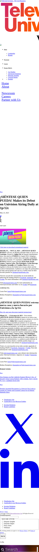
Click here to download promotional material (14, 247)
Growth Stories (13, 77)
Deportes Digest (9, 523)
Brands (10, 55)
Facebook (23, 277)
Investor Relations (9, 405)
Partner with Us (11, 99)
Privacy (2, 511)
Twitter (2, 279)
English (10, 79)
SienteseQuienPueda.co (29, 279)
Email (5, 515)
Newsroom (8, 93)
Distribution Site (9, 400)
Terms (6, 511)
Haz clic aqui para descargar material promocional (16, 312)
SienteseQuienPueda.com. (20, 272)
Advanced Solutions (14, 74)
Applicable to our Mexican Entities (15, 401)
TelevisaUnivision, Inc (16, 513)
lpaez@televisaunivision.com (17, 291)
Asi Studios (11, 72)
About (5, 86)
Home (5, 83)
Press (1, 191)
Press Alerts (7, 525)
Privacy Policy (24, 530)
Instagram (30, 277)
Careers (6, 96)
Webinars (7, 527)
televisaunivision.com (10, 283)
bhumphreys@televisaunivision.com (24, 295)
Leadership (11, 53)
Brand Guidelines (9, 407)
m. (38, 279)
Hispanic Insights (13, 75)
